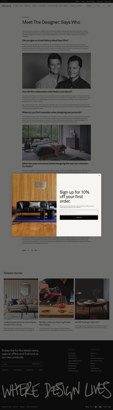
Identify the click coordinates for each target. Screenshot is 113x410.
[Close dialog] (99, 175)
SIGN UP (78, 217)
